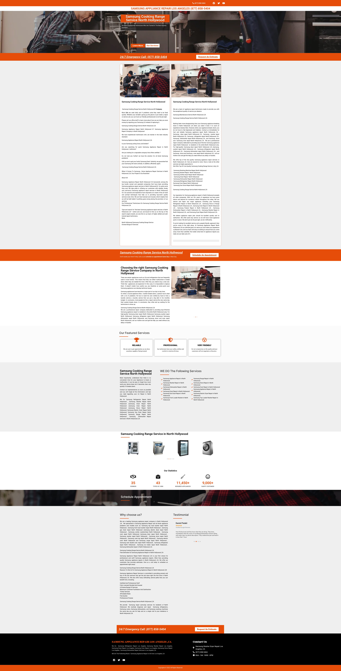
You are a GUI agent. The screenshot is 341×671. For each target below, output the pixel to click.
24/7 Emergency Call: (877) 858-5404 (143, 57)
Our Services (152, 45)
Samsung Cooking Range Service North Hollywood (151, 252)
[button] (175, 530)
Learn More (138, 45)
